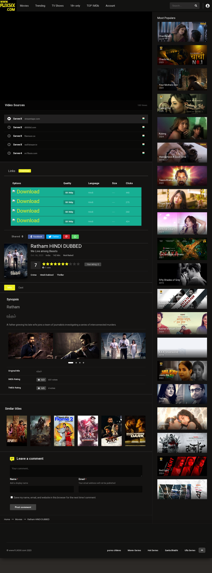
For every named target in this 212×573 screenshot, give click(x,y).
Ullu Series (190, 550)
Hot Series (153, 550)
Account (110, 5)
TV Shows (58, 5)
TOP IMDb (93, 5)
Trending (40, 5)
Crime (34, 275)
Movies (24, 5)
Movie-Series (134, 550)
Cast (20, 287)
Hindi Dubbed (46, 275)
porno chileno (114, 550)
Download (24, 171)
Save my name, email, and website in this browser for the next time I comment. (55, 497)
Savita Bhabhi (171, 550)
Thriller (60, 275)
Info (9, 287)
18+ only (75, 5)
